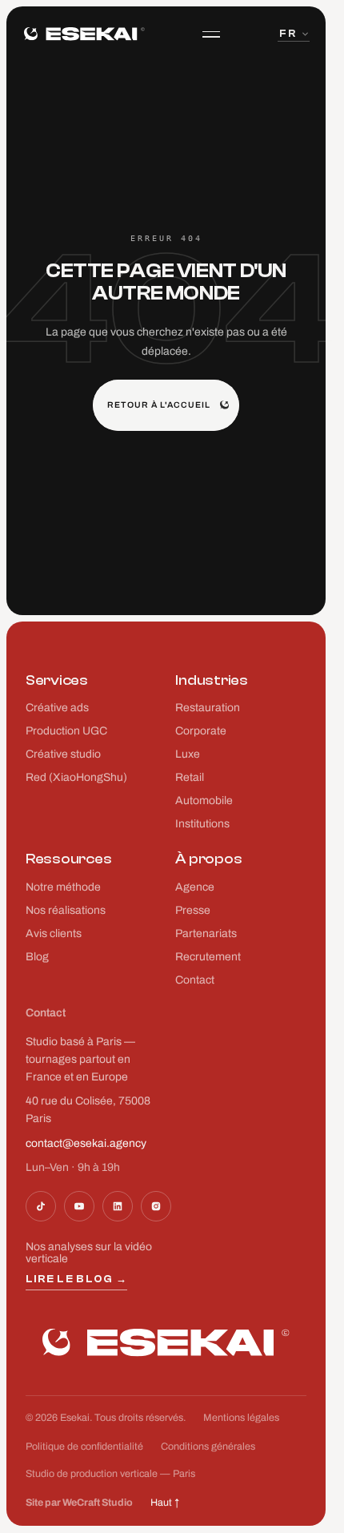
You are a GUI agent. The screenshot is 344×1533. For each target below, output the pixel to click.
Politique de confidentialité (84, 1446)
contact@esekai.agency (86, 1143)
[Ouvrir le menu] (211, 34)
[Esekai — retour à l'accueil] (84, 34)
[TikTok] (41, 1206)
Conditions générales (208, 1446)
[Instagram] (156, 1206)
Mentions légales (241, 1417)
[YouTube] (79, 1206)
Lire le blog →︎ (76, 1279)
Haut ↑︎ (164, 1502)
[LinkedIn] (117, 1206)
